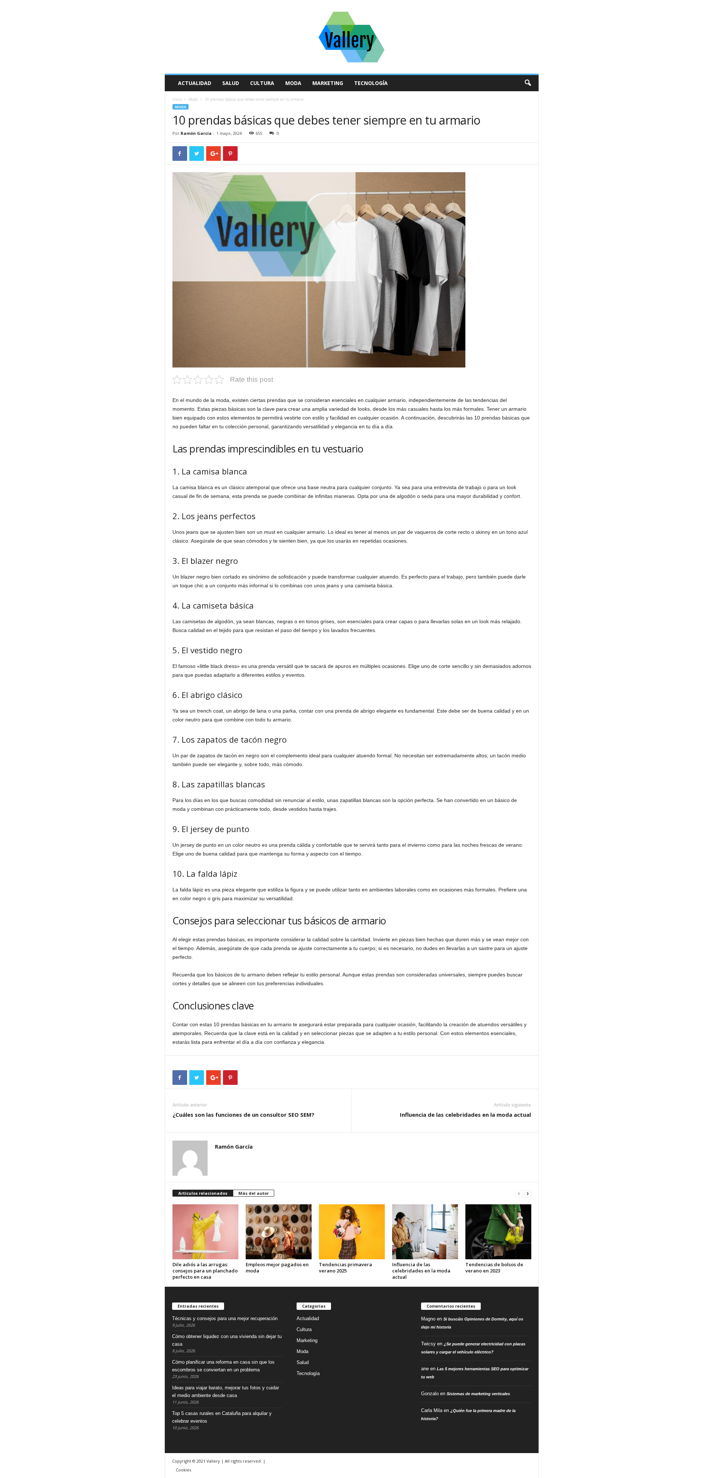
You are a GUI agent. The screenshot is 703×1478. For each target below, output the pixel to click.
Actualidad (194, 83)
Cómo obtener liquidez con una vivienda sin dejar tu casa (227, 1340)
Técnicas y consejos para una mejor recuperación (225, 1318)
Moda (293, 83)
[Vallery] (352, 37)
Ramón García (196, 133)
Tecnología (371, 83)
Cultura (262, 83)
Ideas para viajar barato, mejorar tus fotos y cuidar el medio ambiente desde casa (225, 1391)
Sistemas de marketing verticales (478, 1394)
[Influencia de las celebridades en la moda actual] (425, 1231)
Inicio (177, 99)
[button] (528, 83)
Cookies (183, 1470)
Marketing (327, 83)
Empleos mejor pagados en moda (277, 1267)
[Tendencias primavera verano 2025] (352, 1231)
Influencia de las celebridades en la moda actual (465, 1114)
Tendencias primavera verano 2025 (345, 1267)
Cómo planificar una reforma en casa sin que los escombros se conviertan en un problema (223, 1365)
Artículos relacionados (202, 1193)
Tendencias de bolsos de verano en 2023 (494, 1267)
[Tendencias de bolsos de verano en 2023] (498, 1231)
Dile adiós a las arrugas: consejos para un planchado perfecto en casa (205, 1270)
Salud (230, 83)
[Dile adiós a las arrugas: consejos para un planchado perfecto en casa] (205, 1231)
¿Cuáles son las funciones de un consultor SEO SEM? (243, 1114)
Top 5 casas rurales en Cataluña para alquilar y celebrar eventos (222, 1417)
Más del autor (253, 1193)
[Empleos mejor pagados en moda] (279, 1231)
